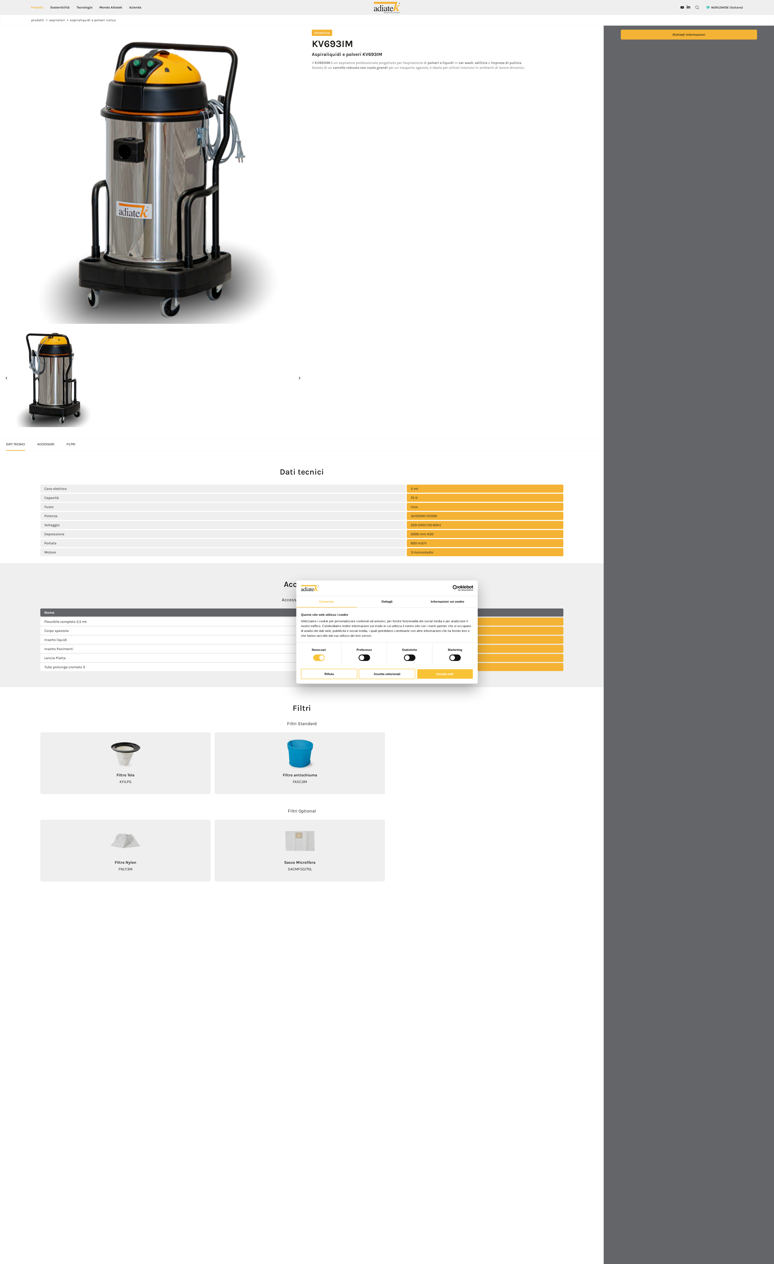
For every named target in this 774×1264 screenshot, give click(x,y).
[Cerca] (697, 7)
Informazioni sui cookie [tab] (447, 601)
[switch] (364, 657)
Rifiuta (329, 673)
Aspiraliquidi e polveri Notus (93, 20)
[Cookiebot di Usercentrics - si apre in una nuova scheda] (455, 588)
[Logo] (387, 7)
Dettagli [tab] (387, 601)
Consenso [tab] (326, 601)
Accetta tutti (445, 673)
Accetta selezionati (387, 673)
